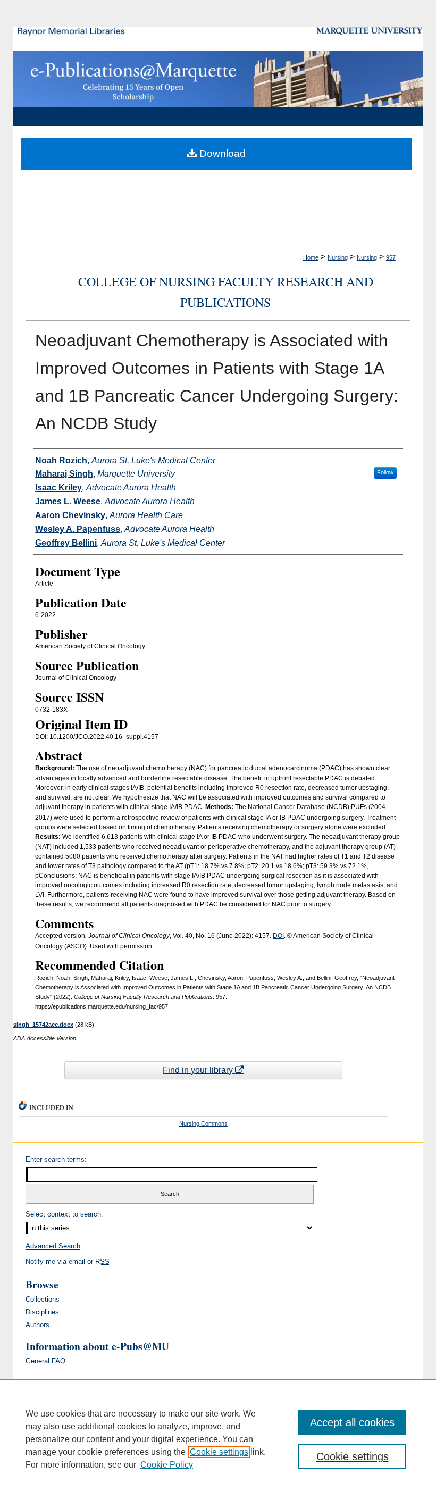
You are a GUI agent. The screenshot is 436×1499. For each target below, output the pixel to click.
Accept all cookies (352, 1422)
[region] (218, 1439)
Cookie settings (219, 1451)
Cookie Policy (166, 1464)
